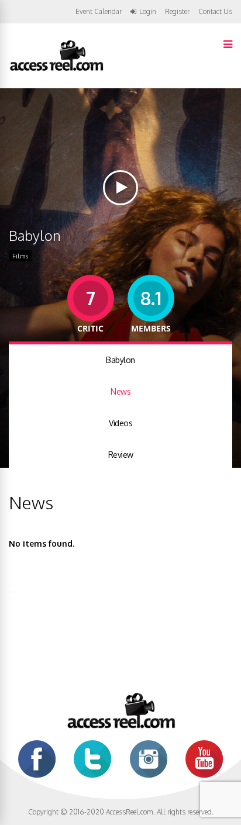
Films (20, 256)
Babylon (120, 360)
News (120, 391)
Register (177, 11)
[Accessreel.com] (56, 69)
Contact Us (215, 11)
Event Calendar (98, 11)
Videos (120, 423)
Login (147, 11)
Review (120, 455)
